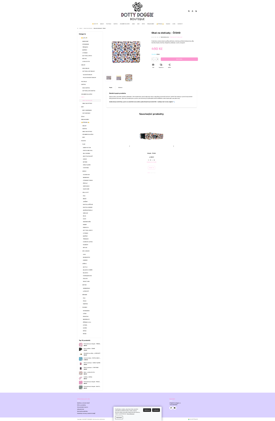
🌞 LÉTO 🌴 (84, 38)
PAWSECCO (86, 227)
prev (129, 146)
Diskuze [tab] (120, 87)
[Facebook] (171, 408)
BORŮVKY (84, 50)
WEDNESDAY (86, 177)
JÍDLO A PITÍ (85, 192)
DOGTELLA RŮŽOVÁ (88, 204)
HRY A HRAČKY (86, 251)
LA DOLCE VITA (86, 61)
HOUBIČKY (85, 244)
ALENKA (85, 328)
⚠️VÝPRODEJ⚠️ (85, 122)
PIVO (84, 196)
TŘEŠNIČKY (85, 47)
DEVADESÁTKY (86, 257)
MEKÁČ (84, 199)
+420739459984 (173, 404)
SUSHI (84, 219)
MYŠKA (84, 331)
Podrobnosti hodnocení (176, 37)
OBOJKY (83, 65)
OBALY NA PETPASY (87, 103)
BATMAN (85, 162)
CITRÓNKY (85, 53)
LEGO (84, 254)
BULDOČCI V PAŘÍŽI (88, 270)
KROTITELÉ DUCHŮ (88, 156)
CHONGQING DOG (87, 275)
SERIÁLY (84, 171)
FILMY (83, 144)
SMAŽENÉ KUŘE (87, 221)
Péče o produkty (81, 405)
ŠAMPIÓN (85, 304)
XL (154, 160)
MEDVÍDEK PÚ (86, 319)
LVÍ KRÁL (85, 325)
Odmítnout (147, 410)
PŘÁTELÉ (85, 183)
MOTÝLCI (85, 267)
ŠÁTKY (83, 116)
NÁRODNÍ (84, 294)
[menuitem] (95, 24)
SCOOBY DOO (86, 174)
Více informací (130, 414)
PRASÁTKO (86, 316)
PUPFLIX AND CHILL (88, 150)
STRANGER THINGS (88, 180)
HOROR (85, 159)
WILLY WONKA (86, 153)
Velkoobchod (80, 409)
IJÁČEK (84, 313)
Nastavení (119, 417)
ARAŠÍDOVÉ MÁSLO (88, 210)
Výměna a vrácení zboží (83, 403)
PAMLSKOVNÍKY (85, 119)
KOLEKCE (83, 141)
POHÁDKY (84, 307)
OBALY (83, 97)
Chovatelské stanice (82, 407)
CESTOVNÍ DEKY (86, 113)
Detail (150, 168)
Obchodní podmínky (82, 411)
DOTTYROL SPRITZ (87, 56)
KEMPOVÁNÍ (85, 41)
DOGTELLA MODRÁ (87, 207)
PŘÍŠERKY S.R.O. (87, 322)
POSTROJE (84, 81)
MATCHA (84, 58)
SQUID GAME (86, 189)
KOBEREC (85, 260)
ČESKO (84, 301)
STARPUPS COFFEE (88, 242)
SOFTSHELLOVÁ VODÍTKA (88, 91)
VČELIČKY (85, 278)
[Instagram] (174, 408)
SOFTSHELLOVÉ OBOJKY (88, 71)
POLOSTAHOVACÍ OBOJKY (89, 77)
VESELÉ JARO (86, 281)
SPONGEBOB (85, 44)
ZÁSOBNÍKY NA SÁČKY (86, 94)
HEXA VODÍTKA (86, 88)
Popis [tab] (110, 87)
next (173, 146)
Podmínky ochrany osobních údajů (86, 413)
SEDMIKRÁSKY (86, 288)
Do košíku (180, 59)
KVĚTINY (84, 285)
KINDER (85, 224)
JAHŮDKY (85, 201)
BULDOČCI (85, 273)
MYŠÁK (84, 333)
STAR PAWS (86, 168)
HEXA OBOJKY (85, 68)
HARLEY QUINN (87, 165)
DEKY (82, 107)
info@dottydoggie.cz (175, 403)
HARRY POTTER (87, 147)
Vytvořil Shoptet (194, 419)
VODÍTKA (83, 84)
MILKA (84, 216)
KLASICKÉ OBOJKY (87, 74)
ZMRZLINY (85, 213)
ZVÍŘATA (84, 263)
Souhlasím (156, 410)
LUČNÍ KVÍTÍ (86, 291)
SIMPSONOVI (86, 186)
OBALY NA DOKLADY (87, 100)
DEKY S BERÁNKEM (87, 110)
